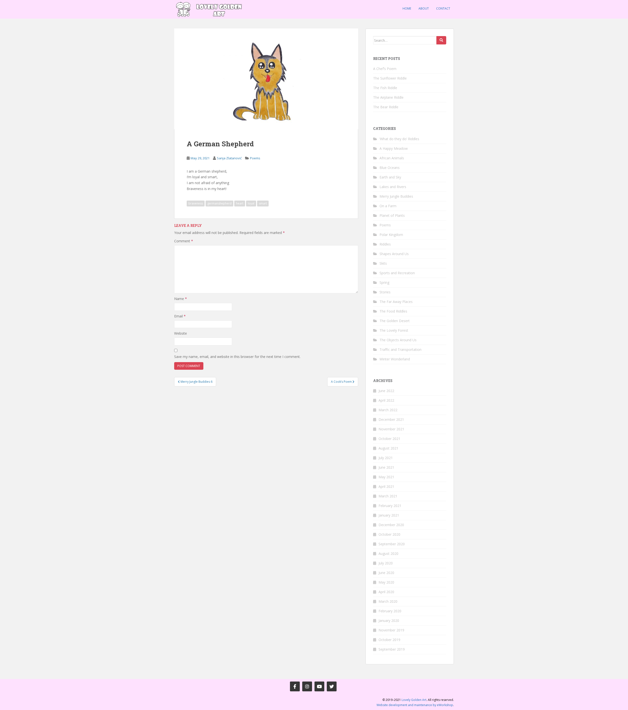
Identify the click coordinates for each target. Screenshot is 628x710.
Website (180, 333)
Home (407, 8)
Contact (443, 8)
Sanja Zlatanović (229, 158)
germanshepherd (219, 203)
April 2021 (386, 486)
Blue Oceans (389, 167)
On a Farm (387, 206)
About (424, 8)
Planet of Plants (392, 215)
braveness (195, 203)
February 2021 (390, 505)
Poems (255, 158)
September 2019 (392, 649)
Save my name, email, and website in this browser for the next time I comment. (237, 356)
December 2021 (391, 419)
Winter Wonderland (394, 359)
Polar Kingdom (391, 234)
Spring (384, 282)
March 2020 (388, 601)
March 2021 (388, 496)
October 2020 (389, 534)
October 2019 (389, 639)
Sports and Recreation (397, 273)
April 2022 (386, 400)
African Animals (391, 158)
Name (180, 298)
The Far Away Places (396, 301)
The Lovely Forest (393, 330)
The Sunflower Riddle (390, 78)
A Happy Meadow (393, 148)
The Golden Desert (394, 320)
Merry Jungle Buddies (396, 196)
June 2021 (386, 467)
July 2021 (386, 457)
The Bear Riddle (385, 107)
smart (263, 203)
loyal (251, 203)
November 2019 (391, 630)
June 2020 (386, 572)
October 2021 (389, 438)
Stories (385, 292)
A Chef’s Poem (384, 68)
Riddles (385, 244)
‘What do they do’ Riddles (399, 139)
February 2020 (390, 611)
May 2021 (386, 477)
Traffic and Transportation (400, 349)
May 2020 (386, 582)
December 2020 (391, 524)
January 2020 (389, 620)
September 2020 (392, 544)
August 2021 (388, 448)
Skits (383, 263)
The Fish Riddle (385, 87)
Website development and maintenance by (415, 705)
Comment (183, 241)
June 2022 (386, 390)
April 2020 (386, 591)
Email (180, 316)
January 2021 (389, 515)
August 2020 (388, 553)
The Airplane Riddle (388, 97)
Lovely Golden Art (414, 700)
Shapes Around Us (394, 253)
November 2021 (391, 429)
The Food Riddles (393, 311)
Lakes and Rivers (392, 186)
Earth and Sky (390, 177)
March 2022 (388, 410)
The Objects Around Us (398, 340)
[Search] (441, 40)
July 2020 (386, 563)
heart (239, 203)
